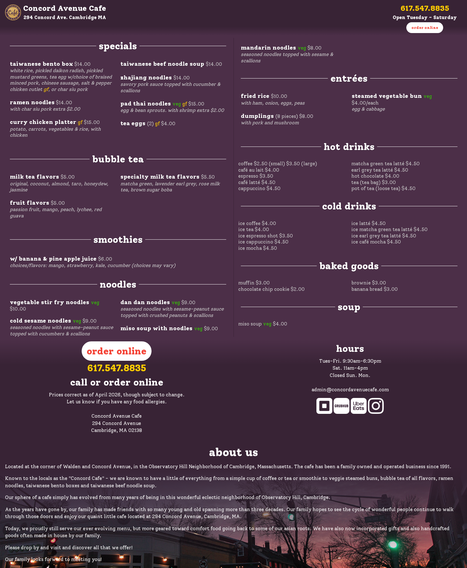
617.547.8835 (425, 8)
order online (424, 27)
